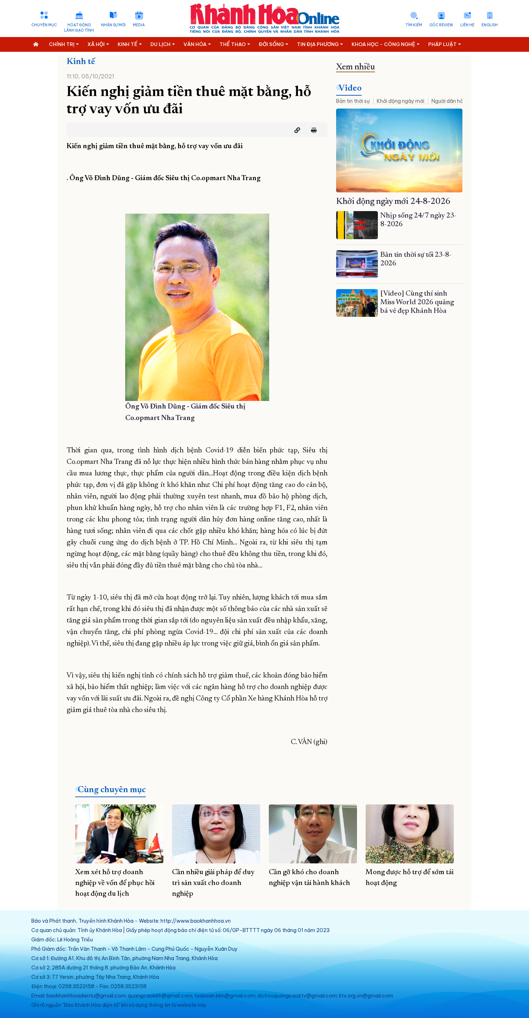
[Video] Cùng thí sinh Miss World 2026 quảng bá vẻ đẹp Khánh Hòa (417, 302)
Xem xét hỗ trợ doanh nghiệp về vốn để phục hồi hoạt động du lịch (114, 883)
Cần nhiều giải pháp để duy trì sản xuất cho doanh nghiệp (213, 883)
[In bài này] (312, 130)
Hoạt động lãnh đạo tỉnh (79, 28)
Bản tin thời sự (353, 101)
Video (350, 88)
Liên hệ (467, 25)
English (489, 25)
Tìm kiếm (414, 25)
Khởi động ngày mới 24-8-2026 (393, 201)
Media (139, 25)
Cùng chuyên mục (112, 790)
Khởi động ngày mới (400, 101)
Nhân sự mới (113, 25)
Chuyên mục (44, 25)
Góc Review (441, 25)
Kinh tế (81, 62)
